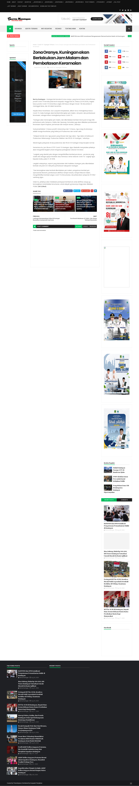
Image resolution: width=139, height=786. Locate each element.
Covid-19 (40, 44)
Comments (124, 500)
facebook (93, 226)
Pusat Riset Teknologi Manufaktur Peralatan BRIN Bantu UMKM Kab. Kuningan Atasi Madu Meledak (43, 206)
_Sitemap (109, 2)
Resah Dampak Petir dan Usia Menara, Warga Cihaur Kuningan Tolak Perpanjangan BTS (32, 728)
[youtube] (125, 10)
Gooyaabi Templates (36, 783)
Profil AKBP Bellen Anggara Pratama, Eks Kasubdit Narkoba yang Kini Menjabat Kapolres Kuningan (32, 749)
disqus (85, 226)
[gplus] (131, 10)
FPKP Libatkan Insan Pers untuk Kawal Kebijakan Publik (120, 479)
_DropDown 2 (48, 2)
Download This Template (48, 6)
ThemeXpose (17, 783)
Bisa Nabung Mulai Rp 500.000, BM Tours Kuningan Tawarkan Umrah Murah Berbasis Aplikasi (115, 554)
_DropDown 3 (59, 2)
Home (8, 2)
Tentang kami (70, 28)
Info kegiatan (46, 28)
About (14, 2)
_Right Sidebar (22, 6)
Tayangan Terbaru (49, 44)
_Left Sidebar (11, 6)
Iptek (35, 200)
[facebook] (120, 10)
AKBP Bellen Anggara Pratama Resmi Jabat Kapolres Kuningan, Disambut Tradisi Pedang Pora (32, 760)
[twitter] (123, 10)
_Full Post (116, 2)
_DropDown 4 (69, 2)
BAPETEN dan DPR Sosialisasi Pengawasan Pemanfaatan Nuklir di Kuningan (84, 36)
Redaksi (58, 28)
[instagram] (128, 10)
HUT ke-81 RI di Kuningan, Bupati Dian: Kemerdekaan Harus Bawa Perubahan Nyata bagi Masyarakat (32, 707)
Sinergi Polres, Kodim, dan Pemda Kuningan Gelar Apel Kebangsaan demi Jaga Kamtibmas (31, 718)
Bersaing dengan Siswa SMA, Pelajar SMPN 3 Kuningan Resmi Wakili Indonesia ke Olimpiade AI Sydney (86, 205)
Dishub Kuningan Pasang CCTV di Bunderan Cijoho (119, 470)
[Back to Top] (131, 783)
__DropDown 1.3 (38, 2)
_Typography (100, 2)
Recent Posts (109, 500)
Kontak (82, 28)
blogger (78, 226)
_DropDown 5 (79, 2)
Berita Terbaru (31, 28)
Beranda (18, 28)
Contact (20, 2)
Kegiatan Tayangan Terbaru (46, 36)
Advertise (28, 2)
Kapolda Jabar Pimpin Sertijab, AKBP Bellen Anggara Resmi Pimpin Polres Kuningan (32, 770)
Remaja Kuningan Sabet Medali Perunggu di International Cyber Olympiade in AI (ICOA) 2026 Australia (63, 205)
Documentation (33, 6)
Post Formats (89, 2)
